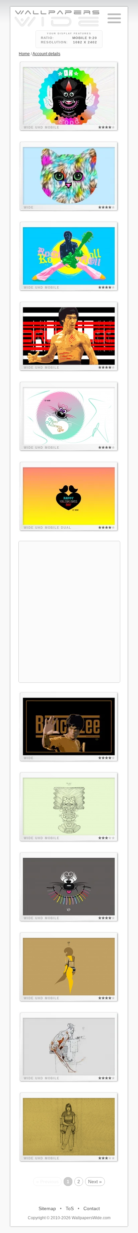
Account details (46, 53)
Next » (95, 1181)
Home (24, 53)
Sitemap (47, 1208)
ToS (70, 1208)
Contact (91, 1208)
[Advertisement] (69, 610)
